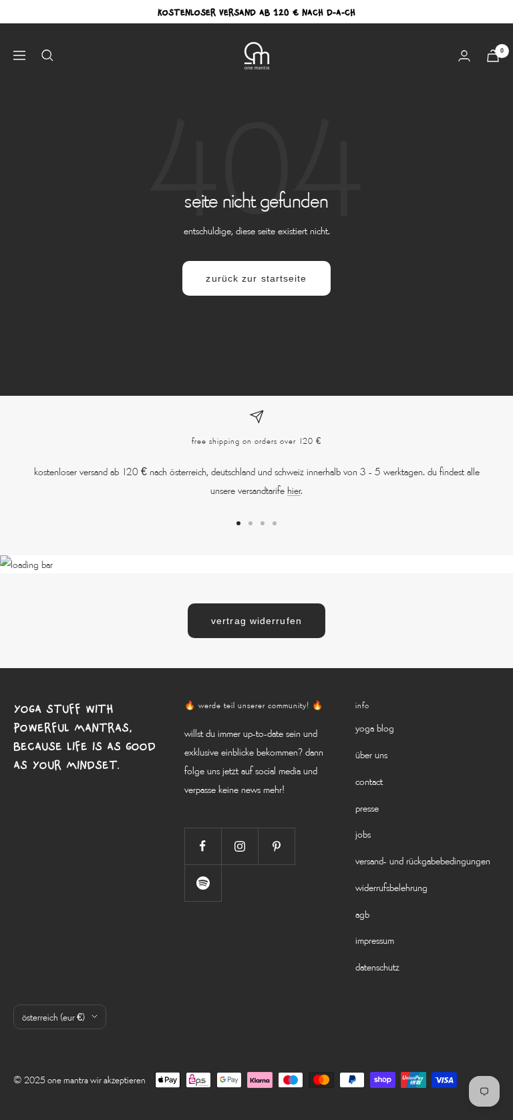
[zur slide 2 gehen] (250, 523)
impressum (374, 940)
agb (362, 914)
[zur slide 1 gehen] (238, 523)
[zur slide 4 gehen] (275, 523)
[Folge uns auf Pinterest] (276, 846)
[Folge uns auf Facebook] (202, 846)
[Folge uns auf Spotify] (202, 882)
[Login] (464, 55)
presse (367, 808)
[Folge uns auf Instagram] (239, 846)
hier (294, 490)
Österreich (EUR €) (53, 1017)
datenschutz (377, 966)
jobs (363, 834)
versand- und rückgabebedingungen (422, 860)
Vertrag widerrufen (256, 620)
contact (369, 781)
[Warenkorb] (493, 55)
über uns (371, 754)
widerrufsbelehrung (391, 887)
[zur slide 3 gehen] (263, 523)
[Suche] (47, 55)
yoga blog (374, 728)
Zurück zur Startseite (256, 278)
